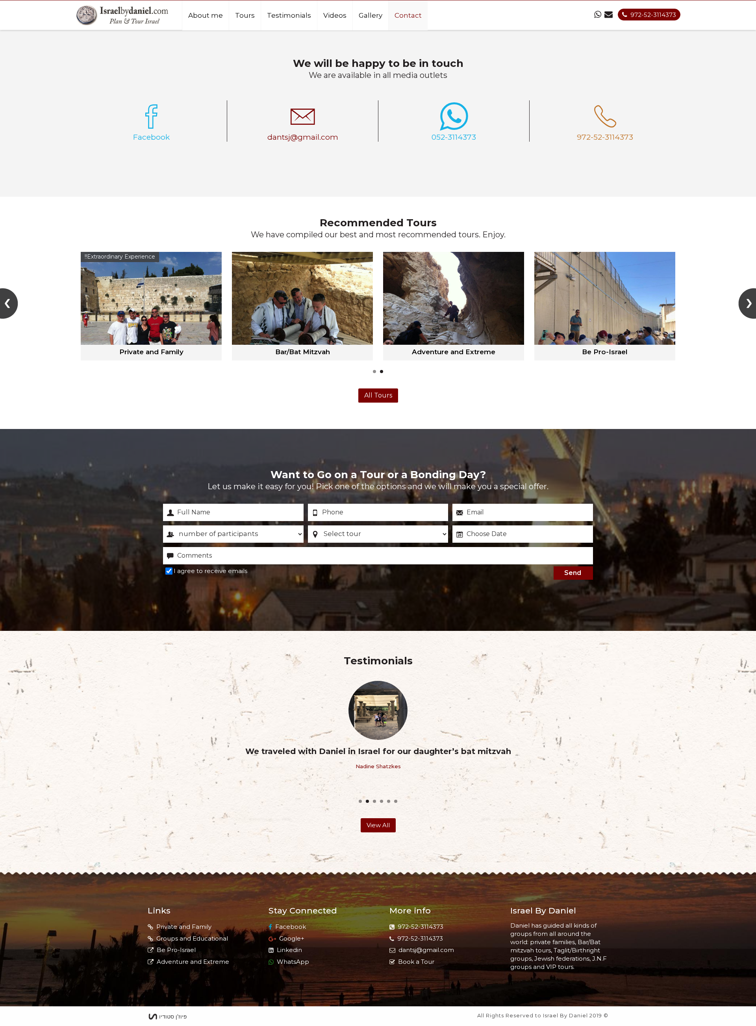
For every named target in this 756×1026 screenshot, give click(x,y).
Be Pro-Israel (176, 950)
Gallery (370, 15)
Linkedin (289, 950)
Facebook (290, 926)
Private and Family (183, 926)
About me (205, 15)
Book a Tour (416, 961)
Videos (334, 15)
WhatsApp (293, 961)
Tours (245, 15)
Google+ (291, 938)
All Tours (378, 395)
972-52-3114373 (653, 14)
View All (378, 825)
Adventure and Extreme (193, 961)
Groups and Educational (192, 938)
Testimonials (289, 15)
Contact (408, 15)
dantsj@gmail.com (426, 950)
